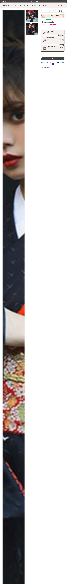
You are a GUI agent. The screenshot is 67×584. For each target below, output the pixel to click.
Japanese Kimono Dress (52, 11)
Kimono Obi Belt (50, 31)
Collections (45, 10)
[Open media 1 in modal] (32, 16)
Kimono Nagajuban (51, 46)
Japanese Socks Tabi (50, 38)
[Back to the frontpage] (41, 10)
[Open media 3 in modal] (32, 29)
